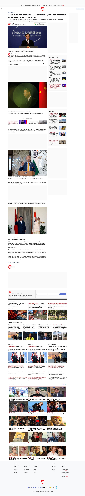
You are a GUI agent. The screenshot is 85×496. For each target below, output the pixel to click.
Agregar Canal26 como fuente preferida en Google (41, 24)
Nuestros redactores (65, 473)
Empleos (63, 475)
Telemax (53, 469)
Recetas (35, 470)
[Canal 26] (42, 482)
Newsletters (65, 476)
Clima (15, 466)
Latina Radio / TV (54, 466)
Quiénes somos (64, 465)
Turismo (35, 472)
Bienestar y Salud (26, 465)
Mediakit (64, 470)
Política (25, 470)
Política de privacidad (65, 469)
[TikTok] (36, 487)
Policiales (15, 470)
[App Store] (46, 488)
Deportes (25, 466)
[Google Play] (52, 488)
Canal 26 (14, 23)
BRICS (18, 262)
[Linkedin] (35, 487)
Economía (10, 344)
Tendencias (25, 472)
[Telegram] (40, 487)
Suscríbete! (63, 294)
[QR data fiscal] (56, 488)
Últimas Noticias (16, 465)
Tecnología (15, 472)
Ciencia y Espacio (36, 465)
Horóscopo (15, 469)
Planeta (35, 469)
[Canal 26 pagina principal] (42, 10)
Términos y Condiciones (40, 491)
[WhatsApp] (38, 487)
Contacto (63, 466)
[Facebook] (28, 487)
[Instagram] (29, 487)
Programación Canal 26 (65, 472)
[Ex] (31, 487)
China (10, 262)
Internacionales (11, 12)
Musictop (53, 470)
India (14, 262)
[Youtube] (33, 487)
